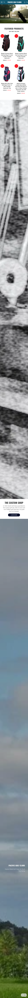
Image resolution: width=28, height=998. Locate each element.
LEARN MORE (14, 515)
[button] (13, 20)
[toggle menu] (1, 2)
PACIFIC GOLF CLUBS (14, 2)
